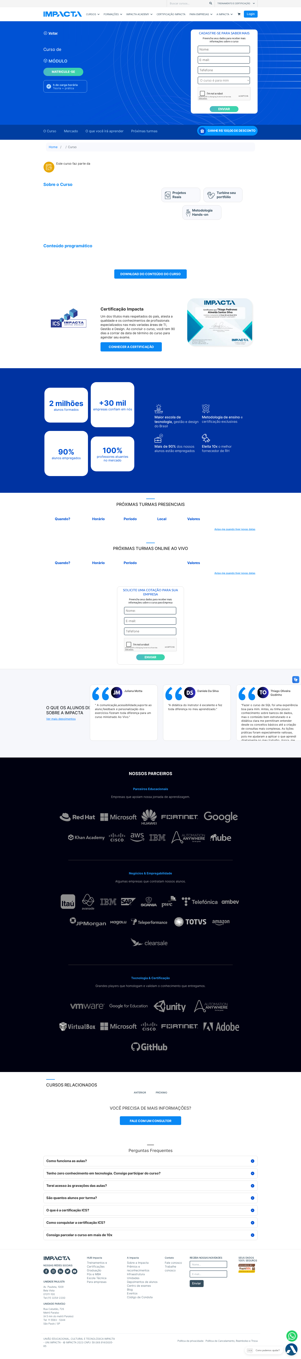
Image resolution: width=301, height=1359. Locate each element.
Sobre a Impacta (138, 1262)
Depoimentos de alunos (142, 1282)
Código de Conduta (140, 1297)
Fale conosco (173, 1262)
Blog (130, 1289)
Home (53, 147)
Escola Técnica (96, 1278)
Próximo (161, 1092)
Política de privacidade (190, 1340)
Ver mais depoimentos (61, 719)
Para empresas (96, 1282)
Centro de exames (139, 1285)
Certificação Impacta (171, 14)
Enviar (196, 1283)
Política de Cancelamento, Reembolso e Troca (232, 1340)
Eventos (132, 1293)
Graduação (94, 1270)
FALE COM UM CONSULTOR (150, 1121)
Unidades (133, 1278)
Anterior (140, 1092)
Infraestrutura (136, 1274)
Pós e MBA (94, 1274)
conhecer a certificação (131, 347)
